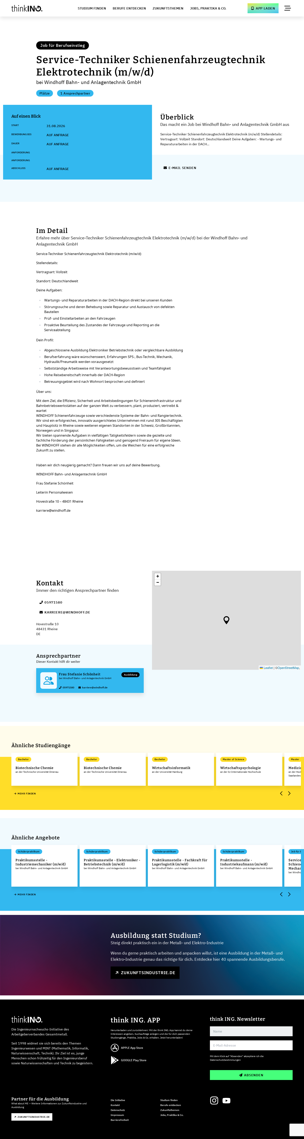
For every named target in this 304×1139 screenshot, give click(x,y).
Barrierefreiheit (120, 1119)
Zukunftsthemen (168, 8)
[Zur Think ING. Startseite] (34, 8)
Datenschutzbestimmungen (225, 1059)
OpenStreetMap (288, 667)
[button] (226, 620)
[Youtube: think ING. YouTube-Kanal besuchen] (226, 1100)
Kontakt (115, 1105)
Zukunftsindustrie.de (148, 972)
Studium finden (169, 1100)
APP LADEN (265, 8)
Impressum (117, 1115)
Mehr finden (27, 793)
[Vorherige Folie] (281, 793)
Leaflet (268, 667)
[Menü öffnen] (288, 8)
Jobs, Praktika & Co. (208, 8)
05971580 (53, 602)
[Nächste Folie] (289, 793)
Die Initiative (118, 1100)
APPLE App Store (132, 1048)
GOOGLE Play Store (133, 1060)
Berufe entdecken (170, 1105)
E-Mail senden (182, 168)
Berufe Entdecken (129, 8)
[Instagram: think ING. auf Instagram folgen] (214, 1100)
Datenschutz (118, 1110)
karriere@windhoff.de (67, 612)
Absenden (253, 1075)
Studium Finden (92, 8)
